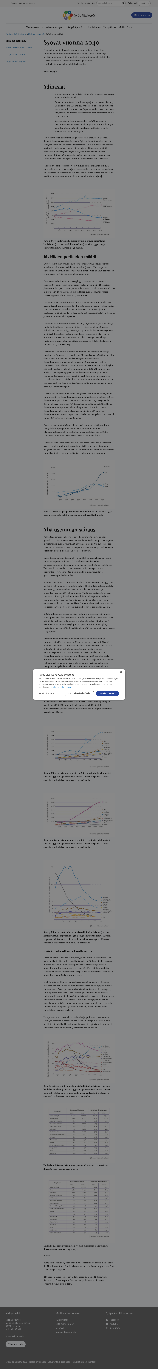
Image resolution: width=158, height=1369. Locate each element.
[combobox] (121, 672)
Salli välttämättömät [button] (79, 693)
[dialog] (79, 684)
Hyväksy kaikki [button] (107, 693)
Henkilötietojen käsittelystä (60, 687)
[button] (46, 693)
